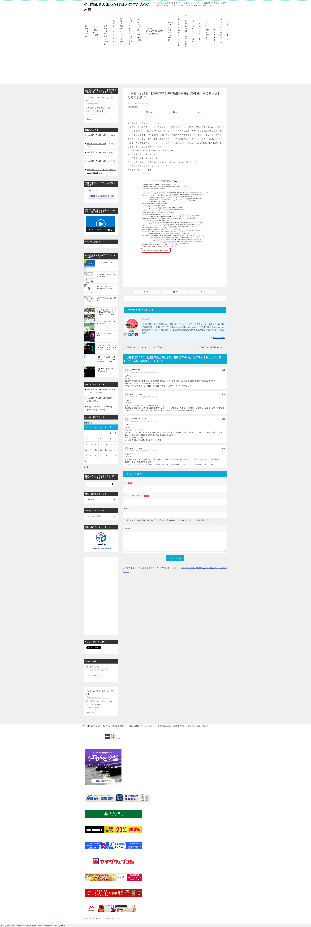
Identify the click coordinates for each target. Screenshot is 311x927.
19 (96, 450)
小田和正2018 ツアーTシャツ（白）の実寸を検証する (144, 347)
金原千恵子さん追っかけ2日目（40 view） (106, 276)
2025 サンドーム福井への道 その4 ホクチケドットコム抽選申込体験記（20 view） (106, 359)
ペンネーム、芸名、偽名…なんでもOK (99, 99)
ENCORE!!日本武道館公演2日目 (101, 196)
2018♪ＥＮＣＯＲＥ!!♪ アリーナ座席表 (170, 31)
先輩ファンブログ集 (114, 31)
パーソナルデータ (214, 31)
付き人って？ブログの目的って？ (207, 31)
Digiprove (61, 925)
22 (111, 450)
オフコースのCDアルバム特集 (186, 31)
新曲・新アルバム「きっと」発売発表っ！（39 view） (106, 287)
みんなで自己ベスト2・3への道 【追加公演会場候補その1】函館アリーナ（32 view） (106, 312)
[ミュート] (108, 230)
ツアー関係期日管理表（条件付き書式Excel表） (106, 31)
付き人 (111, 135)
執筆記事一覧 (219, 338)
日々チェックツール (86, 31)
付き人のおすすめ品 (193, 31)
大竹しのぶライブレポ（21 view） (105, 335)
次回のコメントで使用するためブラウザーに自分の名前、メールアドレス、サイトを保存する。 (168, 520)
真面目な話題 (133, 107)
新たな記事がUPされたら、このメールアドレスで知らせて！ (100, 109)
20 (101, 450)
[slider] (99, 229)
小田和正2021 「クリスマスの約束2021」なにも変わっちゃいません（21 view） (106, 347)
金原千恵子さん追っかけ (96, 135)
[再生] (89, 230)
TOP (104, 726)
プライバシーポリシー (221, 31)
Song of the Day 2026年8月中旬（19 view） (106, 370)
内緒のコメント (200, 31)
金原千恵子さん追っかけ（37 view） (106, 299)
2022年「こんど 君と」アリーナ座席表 (139, 31)
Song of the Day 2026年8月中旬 (99, 407)
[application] (100, 224)
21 (106, 450)
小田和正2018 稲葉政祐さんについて (212, 347)
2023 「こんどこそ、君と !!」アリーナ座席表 (131, 31)
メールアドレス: (92, 667)
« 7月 (86, 467)
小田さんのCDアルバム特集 (179, 31)
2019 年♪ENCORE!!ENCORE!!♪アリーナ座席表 (154, 31)
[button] (101, 224)
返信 (223, 370)
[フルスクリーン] (112, 230)
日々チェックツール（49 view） (105, 264)
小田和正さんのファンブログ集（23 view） (106, 323)
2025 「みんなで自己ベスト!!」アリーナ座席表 (121, 31)
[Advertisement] (155, 67)
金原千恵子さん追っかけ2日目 (98, 389)
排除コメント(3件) (228, 31)
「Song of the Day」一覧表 (96, 31)
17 (86, 450)
